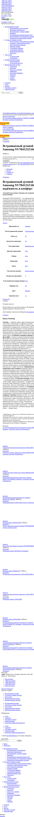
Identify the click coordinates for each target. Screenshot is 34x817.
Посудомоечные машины (18, 45)
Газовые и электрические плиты (20, 43)
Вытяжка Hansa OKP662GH (11, 571)
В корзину (6, 161)
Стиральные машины (16, 48)
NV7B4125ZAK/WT (24, 164)
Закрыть (5, 446)
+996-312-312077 (6, 1)
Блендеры (13, 68)
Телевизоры (13, 58)
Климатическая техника (12, 698)
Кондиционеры (14, 61)
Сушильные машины (16, 50)
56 (25, 286)
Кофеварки (13, 71)
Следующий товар (8, 129)
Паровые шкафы (15, 46)
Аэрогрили (13, 66)
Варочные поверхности (17, 30)
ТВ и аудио (8, 697)
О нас (7, 716)
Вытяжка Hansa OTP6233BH (11, 619)
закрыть (2, 816)
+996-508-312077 (6, 4)
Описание (9, 169)
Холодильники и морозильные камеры (22, 41)
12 (25, 296)
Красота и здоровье (16, 69)
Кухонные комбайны (16, 73)
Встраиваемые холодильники (19, 28)
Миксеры (13, 74)
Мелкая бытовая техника (12, 700)
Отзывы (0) (9, 172)
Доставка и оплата (10, 719)
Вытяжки (13, 33)
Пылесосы (13, 53)
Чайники (13, 79)
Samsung (27, 226)
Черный (27, 291)
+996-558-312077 (6, 2)
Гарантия (8, 718)
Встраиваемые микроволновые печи (21, 35)
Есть (26, 251)
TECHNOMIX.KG (11, 735)
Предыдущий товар (9, 116)
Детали (8, 171)
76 (25, 236)
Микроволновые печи (17, 51)
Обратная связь (9, 721)
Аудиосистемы (14, 56)
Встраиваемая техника (15, 113)
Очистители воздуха (16, 63)
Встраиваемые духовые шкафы (19, 31)
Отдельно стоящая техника (13, 695)
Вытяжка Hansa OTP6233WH (12, 522)
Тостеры (12, 76)
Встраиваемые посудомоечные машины (19, 758)
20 (25, 241)
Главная (5, 113)
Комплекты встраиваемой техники (21, 38)
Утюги (12, 78)
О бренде (9, 174)
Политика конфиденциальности (15, 723)
